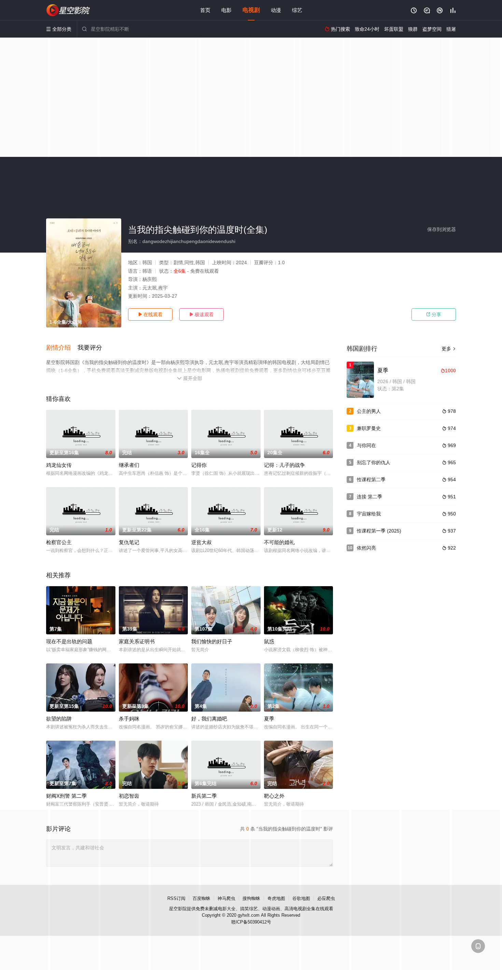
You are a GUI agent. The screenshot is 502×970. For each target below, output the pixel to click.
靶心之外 (274, 796)
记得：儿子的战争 (284, 465)
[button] (62, 348)
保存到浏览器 (441, 229)
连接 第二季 (369, 496)
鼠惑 (269, 641)
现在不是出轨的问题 (69, 641)
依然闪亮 (366, 548)
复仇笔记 (129, 542)
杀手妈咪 (129, 719)
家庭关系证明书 (137, 641)
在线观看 (150, 314)
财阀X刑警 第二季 (66, 796)
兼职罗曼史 (369, 428)
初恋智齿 (129, 796)
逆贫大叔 (201, 542)
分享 (433, 314)
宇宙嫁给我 (369, 513)
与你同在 (366, 445)
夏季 (269, 719)
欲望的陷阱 (59, 719)
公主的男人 (369, 411)
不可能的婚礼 (279, 542)
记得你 (199, 465)
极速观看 (201, 314)
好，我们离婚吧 (209, 719)
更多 (449, 348)
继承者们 (129, 465)
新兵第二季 (204, 796)
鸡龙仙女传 (59, 465)
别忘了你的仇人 (373, 462)
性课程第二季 (371, 479)
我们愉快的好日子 (211, 641)
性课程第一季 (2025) (379, 531)
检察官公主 (59, 542)
